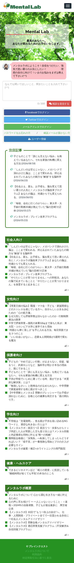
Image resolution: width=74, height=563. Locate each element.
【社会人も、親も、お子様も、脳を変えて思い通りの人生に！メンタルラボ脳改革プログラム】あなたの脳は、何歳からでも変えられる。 (39, 260)
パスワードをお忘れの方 (17, 132)
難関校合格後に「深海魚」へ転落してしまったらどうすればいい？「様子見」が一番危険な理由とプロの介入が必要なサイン (39, 441)
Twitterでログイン (38, 119)
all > (67, 289)
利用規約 (37, 554)
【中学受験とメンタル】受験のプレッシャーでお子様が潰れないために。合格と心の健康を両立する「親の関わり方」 (39, 396)
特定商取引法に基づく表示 (37, 557)
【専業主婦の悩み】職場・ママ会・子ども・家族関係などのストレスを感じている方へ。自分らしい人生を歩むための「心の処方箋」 (39, 309)
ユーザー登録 (38, 138)
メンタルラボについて (37, 550)
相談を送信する (60, 103)
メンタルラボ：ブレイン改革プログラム (35, 216)
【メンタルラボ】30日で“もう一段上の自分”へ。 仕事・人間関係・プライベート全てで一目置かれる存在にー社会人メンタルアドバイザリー (39, 515)
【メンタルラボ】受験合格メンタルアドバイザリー (36, 522)
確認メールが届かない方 (57, 132)
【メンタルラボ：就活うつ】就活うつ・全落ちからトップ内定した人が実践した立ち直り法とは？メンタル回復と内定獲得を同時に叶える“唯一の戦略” (39, 431)
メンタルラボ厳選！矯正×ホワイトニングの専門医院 (37, 448)
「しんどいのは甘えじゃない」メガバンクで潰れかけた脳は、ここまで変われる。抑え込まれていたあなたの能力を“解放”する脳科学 (38, 173)
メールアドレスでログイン (37, 126)
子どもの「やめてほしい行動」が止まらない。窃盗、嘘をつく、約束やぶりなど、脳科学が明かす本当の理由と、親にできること (39, 365)
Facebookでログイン (37, 112)
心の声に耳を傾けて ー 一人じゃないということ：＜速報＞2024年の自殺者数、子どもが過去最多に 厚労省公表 (38, 505)
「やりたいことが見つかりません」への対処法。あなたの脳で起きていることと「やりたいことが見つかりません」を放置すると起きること (39, 281)
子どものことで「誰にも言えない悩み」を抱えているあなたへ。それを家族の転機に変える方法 (38, 160)
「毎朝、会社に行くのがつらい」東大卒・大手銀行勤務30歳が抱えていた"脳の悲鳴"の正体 (38, 207)
